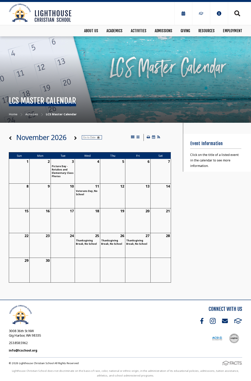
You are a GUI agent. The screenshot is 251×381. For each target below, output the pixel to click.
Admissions (163, 30)
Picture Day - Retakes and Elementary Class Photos (63, 171)
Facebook (201, 320)
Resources (206, 30)
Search (235, 13)
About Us (91, 30)
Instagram (212, 320)
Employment (232, 30)
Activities (138, 30)
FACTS (238, 320)
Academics (114, 30)
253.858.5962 (18, 343)
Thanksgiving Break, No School (86, 242)
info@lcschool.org (23, 350)
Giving (185, 30)
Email (224, 320)
